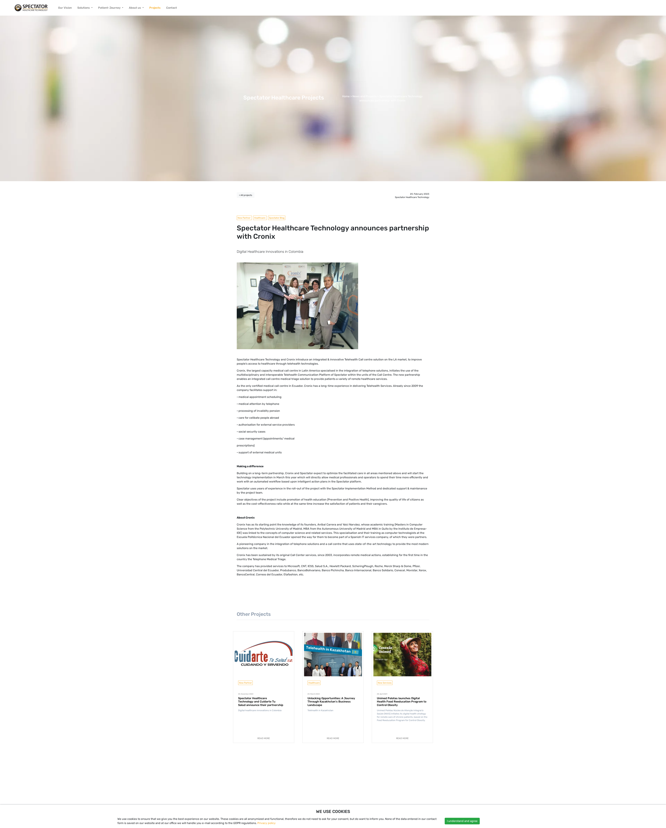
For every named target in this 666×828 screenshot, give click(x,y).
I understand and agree (462, 821)
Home (346, 96)
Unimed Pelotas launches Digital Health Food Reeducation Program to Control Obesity (401, 701)
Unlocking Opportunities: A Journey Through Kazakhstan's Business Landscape (331, 701)
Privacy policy (266, 823)
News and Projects (364, 96)
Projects (155, 7)
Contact (171, 7)
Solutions (84, 7)
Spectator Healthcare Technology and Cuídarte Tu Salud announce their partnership (260, 701)
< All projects (245, 195)
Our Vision (65, 7)
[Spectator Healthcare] (31, 8)
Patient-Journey (109, 7)
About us (135, 7)
